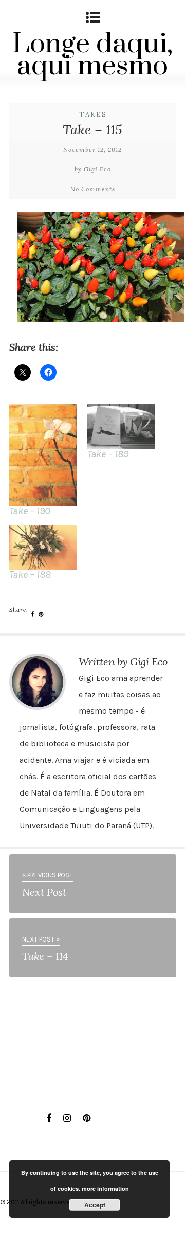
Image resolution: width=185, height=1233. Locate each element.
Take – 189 (107, 454)
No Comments (92, 189)
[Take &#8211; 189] (121, 426)
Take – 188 (30, 574)
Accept (94, 1204)
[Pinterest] (87, 1118)
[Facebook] (49, 1118)
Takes (93, 114)
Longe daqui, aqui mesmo (92, 55)
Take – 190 (29, 511)
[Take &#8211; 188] (43, 547)
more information (105, 1189)
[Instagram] (67, 1118)
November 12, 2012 (92, 149)
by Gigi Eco (93, 169)
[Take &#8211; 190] (43, 455)
